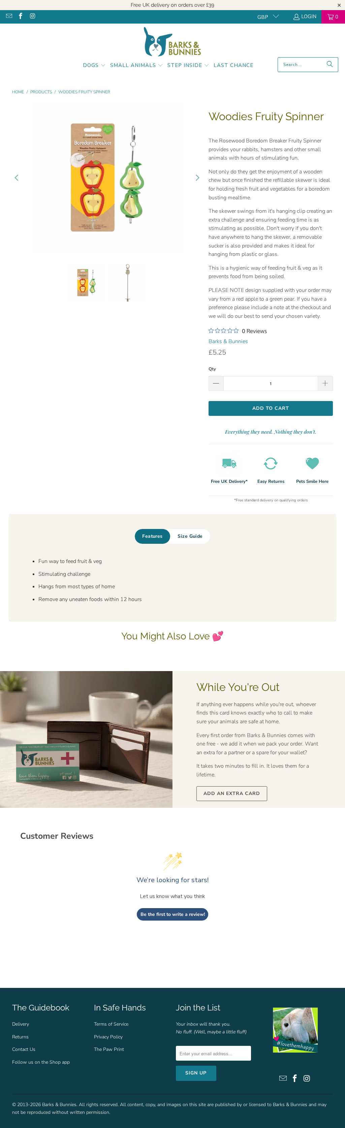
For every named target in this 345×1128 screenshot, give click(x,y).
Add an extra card (231, 793)
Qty (212, 369)
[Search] (329, 64)
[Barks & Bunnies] (172, 42)
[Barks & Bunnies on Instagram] (31, 16)
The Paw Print (109, 1049)
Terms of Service (111, 1024)
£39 (210, 5)
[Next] (196, 178)
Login (308, 16)
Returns (20, 1037)
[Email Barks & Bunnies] (8, 16)
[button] (94, 66)
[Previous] (17, 178)
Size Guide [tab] (190, 536)
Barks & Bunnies (228, 341)
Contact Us (23, 1049)
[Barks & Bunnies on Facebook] (20, 16)
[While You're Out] (86, 739)
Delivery (20, 1024)
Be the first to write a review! (172, 914)
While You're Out (238, 687)
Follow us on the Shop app (41, 1062)
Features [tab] (152, 536)
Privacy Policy (108, 1037)
